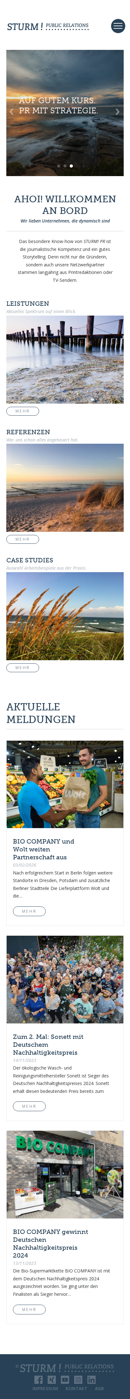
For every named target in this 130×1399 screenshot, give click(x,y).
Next (117, 113)
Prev (14, 113)
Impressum (45, 1388)
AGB (99, 1388)
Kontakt (76, 1388)
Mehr (22, 411)
